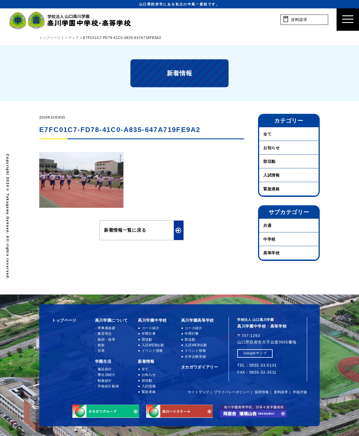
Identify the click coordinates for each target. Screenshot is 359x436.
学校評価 (300, 392)
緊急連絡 (271, 189)
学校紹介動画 (108, 386)
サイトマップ (198, 392)
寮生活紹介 (107, 375)
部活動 (269, 161)
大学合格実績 (195, 357)
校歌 (101, 345)
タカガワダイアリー (199, 367)
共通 (267, 225)
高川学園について (111, 320)
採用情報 (262, 392)
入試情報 (271, 175)
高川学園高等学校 (197, 320)
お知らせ (271, 147)
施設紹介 (105, 369)
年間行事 (149, 334)
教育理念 (105, 334)
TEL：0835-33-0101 (257, 365)
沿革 (101, 351)
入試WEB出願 (153, 345)
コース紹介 (150, 328)
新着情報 (146, 361)
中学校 (269, 239)
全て (267, 134)
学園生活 (103, 361)
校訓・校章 (107, 339)
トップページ (64, 320)
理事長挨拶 (107, 328)
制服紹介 (105, 381)
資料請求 (281, 392)
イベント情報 (152, 351)
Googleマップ (254, 353)
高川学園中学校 (152, 320)
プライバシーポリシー (232, 392)
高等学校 (271, 253)
